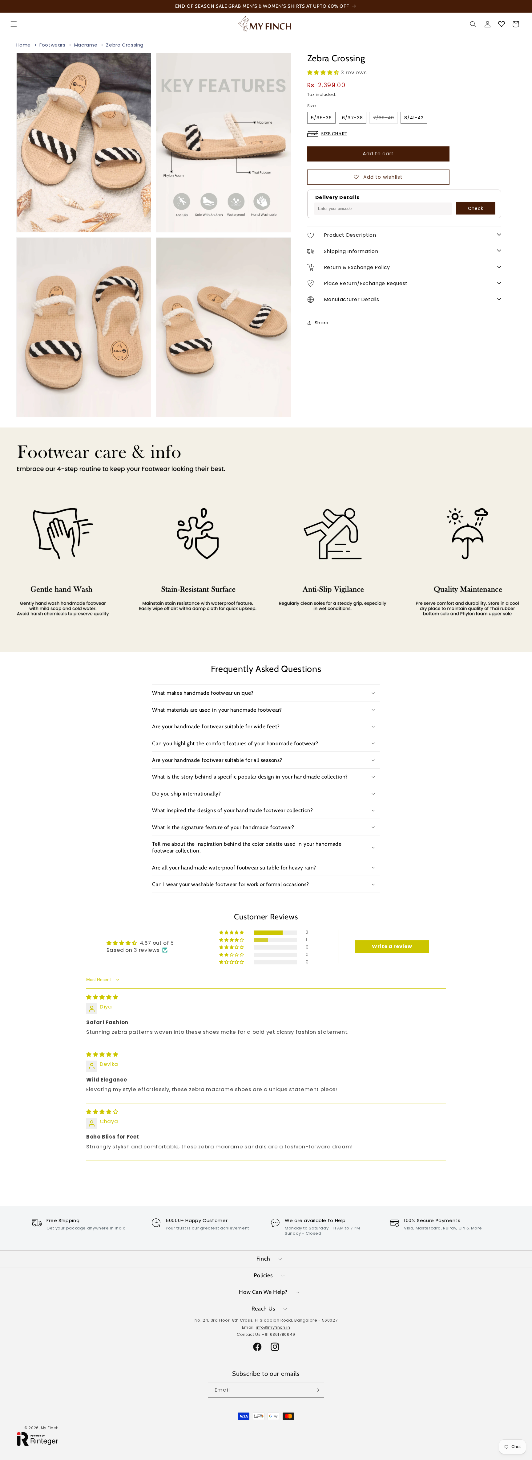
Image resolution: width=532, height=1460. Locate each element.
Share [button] (321, 323)
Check (475, 208)
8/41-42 (414, 117)
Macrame (85, 45)
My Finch (50, 1427)
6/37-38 (352, 117)
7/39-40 (385, 118)
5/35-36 (321, 117)
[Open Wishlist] (501, 24)
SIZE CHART (334, 133)
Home (23, 45)
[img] (102, 997)
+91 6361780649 (278, 1334)
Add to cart (378, 153)
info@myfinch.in (273, 1327)
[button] (13, 24)
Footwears (52, 45)
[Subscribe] (317, 1390)
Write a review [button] (392, 946)
